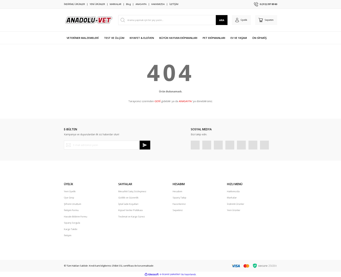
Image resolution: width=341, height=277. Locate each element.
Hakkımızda (233, 191)
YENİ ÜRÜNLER (97, 4)
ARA (221, 20)
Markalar (232, 197)
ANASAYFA (141, 4)
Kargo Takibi (70, 229)
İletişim (67, 235)
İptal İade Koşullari (128, 204)
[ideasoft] (152, 274)
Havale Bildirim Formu (75, 216)
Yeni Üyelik (70, 191)
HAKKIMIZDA (158, 4)
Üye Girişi (69, 197)
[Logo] (89, 20)
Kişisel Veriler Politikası (130, 210)
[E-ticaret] (170, 274)
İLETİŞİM (173, 4)
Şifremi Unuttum (72, 204)
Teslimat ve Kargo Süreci (131, 216)
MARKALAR (115, 4)
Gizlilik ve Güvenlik (128, 197)
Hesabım (177, 191)
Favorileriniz (179, 204)
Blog (128, 4)
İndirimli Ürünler (235, 204)
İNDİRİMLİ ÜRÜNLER (74, 4)
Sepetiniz (178, 210)
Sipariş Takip (179, 197)
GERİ (158, 101)
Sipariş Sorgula (72, 222)
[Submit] (145, 145)
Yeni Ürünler (233, 210)
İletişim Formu (71, 210)
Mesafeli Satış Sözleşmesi (132, 191)
